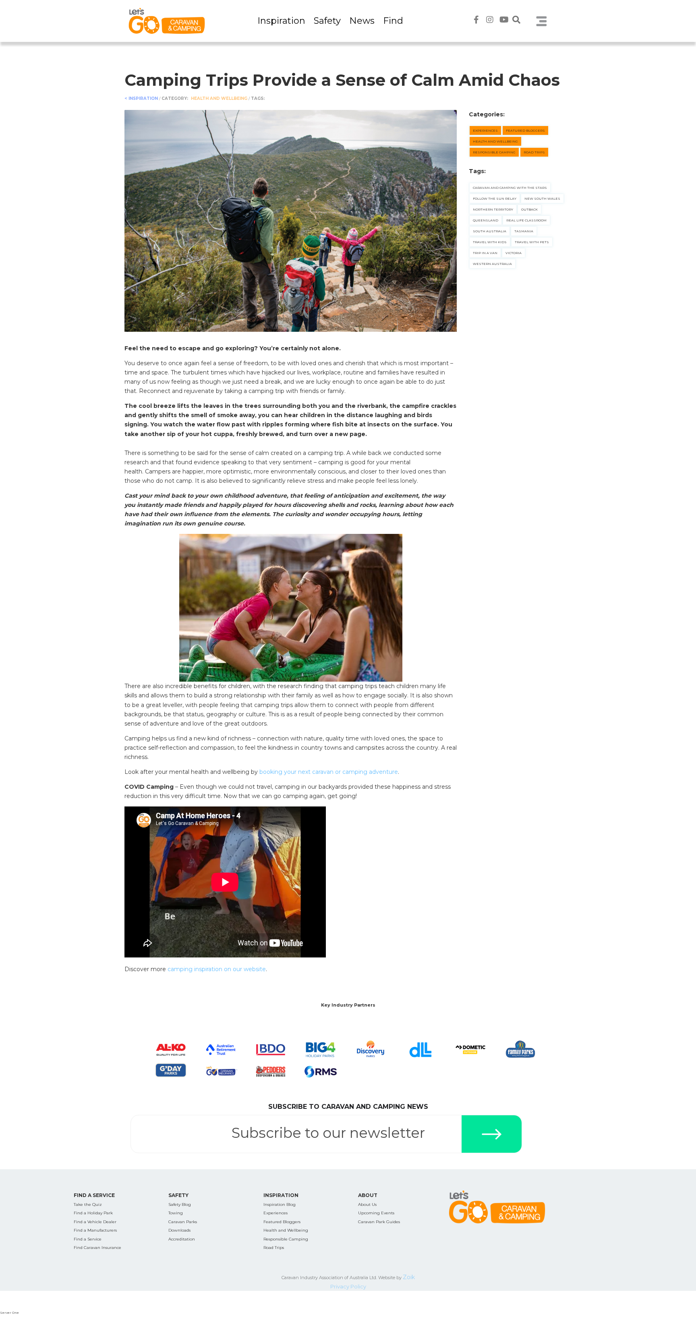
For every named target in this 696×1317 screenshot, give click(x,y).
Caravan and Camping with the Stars (510, 188)
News (362, 20)
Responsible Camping (494, 152)
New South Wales (542, 198)
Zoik (409, 1277)
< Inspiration (141, 98)
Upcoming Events (376, 1213)
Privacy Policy (348, 1286)
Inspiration (281, 20)
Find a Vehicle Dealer (95, 1221)
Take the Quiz (88, 1204)
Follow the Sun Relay (494, 198)
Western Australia (492, 264)
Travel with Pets (532, 242)
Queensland (485, 220)
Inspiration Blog (279, 1204)
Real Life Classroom (526, 220)
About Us (367, 1204)
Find (393, 20)
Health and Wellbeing (220, 98)
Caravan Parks (182, 1221)
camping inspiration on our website (217, 969)
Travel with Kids (490, 242)
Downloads (179, 1230)
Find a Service (88, 1239)
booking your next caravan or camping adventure (328, 771)
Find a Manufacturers (95, 1230)
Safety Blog (179, 1204)
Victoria (513, 253)
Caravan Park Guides (379, 1221)
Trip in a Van (485, 253)
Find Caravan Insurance (97, 1247)
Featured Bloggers (525, 130)
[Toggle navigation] (541, 21)
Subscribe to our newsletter (328, 1132)
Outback (529, 209)
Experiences (485, 130)
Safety (327, 20)
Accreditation (181, 1239)
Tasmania (523, 231)
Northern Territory (493, 209)
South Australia (489, 231)
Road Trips (534, 152)
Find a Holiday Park (93, 1213)
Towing (175, 1213)
